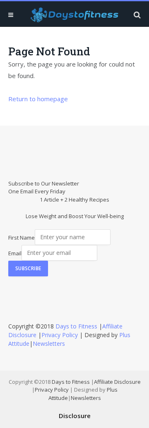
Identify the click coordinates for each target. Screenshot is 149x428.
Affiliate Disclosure (117, 381)
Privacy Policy (59, 335)
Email (15, 253)
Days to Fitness (76, 326)
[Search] (136, 14)
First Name (21, 237)
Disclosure (75, 415)
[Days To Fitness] (74, 14)
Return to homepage (38, 99)
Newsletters (49, 343)
